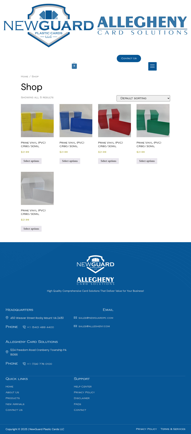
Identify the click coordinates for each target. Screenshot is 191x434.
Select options (31, 161)
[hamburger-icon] (152, 66)
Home (24, 76)
